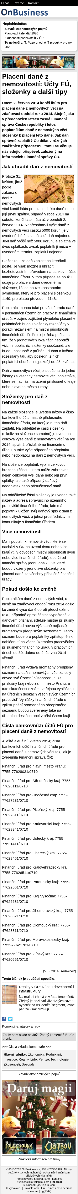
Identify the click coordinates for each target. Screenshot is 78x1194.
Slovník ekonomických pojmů (39, 1074)
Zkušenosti (12, 1064)
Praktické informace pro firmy (39, 1159)
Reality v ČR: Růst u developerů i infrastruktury (46, 989)
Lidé (33, 1059)
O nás (5, 3)
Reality (24, 1059)
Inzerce (19, 3)
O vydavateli (13, 1188)
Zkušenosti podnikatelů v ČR (24, 38)
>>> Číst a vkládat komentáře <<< (26, 1047)
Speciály (28, 1064)
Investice (10, 1059)
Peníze (43, 1059)
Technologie (60, 1059)
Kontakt (33, 3)
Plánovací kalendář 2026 (21, 33)
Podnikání (53, 1054)
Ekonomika (36, 1054)
